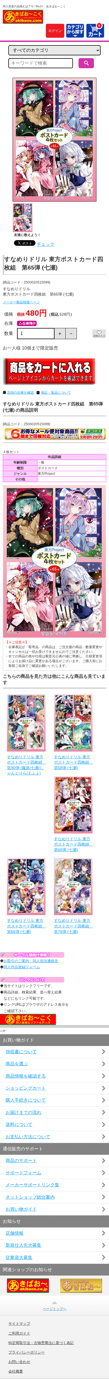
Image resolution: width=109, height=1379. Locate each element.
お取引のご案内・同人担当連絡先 (31, 961)
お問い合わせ (19, 1362)
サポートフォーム (23, 1172)
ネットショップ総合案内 (30, 1197)
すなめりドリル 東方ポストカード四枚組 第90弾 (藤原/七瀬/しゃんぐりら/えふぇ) (26, 765)
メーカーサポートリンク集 (32, 1184)
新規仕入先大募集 (23, 1245)
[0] (95, 34)
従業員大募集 (19, 1257)
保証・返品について (56, 393)
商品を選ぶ (17, 1063)
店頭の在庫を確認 (20, 393)
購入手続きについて (26, 1100)
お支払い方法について (28, 1136)
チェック (45, 244)
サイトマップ (19, 1324)
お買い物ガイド (21, 1209)
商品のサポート (21, 1160)
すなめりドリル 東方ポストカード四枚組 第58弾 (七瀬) (73, 762)
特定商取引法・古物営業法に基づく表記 (41, 1343)
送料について (19, 1124)
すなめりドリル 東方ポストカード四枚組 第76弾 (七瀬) (73, 926)
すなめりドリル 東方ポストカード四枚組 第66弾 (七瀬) (26, 926)
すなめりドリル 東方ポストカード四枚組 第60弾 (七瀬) (73, 844)
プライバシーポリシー (26, 1352)
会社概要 (15, 1371)
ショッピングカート (26, 1088)
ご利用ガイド (19, 1333)
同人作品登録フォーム (22, 967)
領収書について (21, 1051)
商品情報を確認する (26, 1076)
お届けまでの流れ (23, 1112)
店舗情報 (14, 1233)
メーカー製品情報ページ (21, 302)
